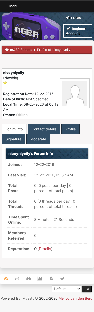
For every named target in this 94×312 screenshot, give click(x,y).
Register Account (75, 31)
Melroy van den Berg (76, 298)
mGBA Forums (21, 50)
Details (45, 248)
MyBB (27, 298)
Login (75, 18)
